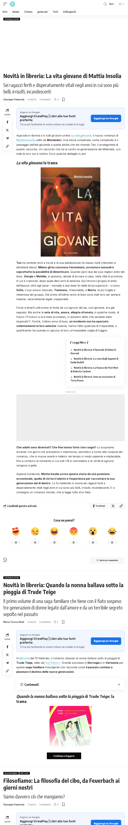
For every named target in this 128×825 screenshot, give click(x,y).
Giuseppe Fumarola (13, 99)
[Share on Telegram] (7, 138)
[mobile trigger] (6, 4)
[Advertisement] (64, 46)
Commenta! (45, 99)
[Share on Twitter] (7, 130)
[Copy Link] (7, 146)
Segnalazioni (11, 19)
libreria (24, 658)
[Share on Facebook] (7, 122)
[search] (105, 4)
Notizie (24, 773)
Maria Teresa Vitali (13, 621)
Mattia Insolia (26, 140)
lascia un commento (109, 560)
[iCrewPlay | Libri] (12, 4)
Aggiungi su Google (106, 118)
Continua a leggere (64, 755)
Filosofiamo (11, 773)
